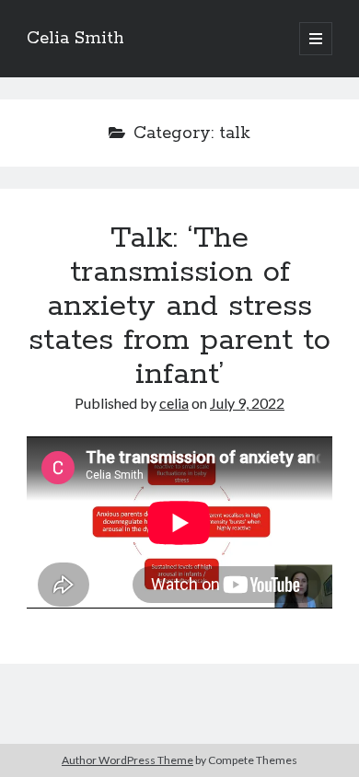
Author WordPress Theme (127, 760)
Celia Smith (75, 39)
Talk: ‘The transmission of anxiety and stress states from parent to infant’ (179, 306)
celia (174, 403)
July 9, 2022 (247, 403)
